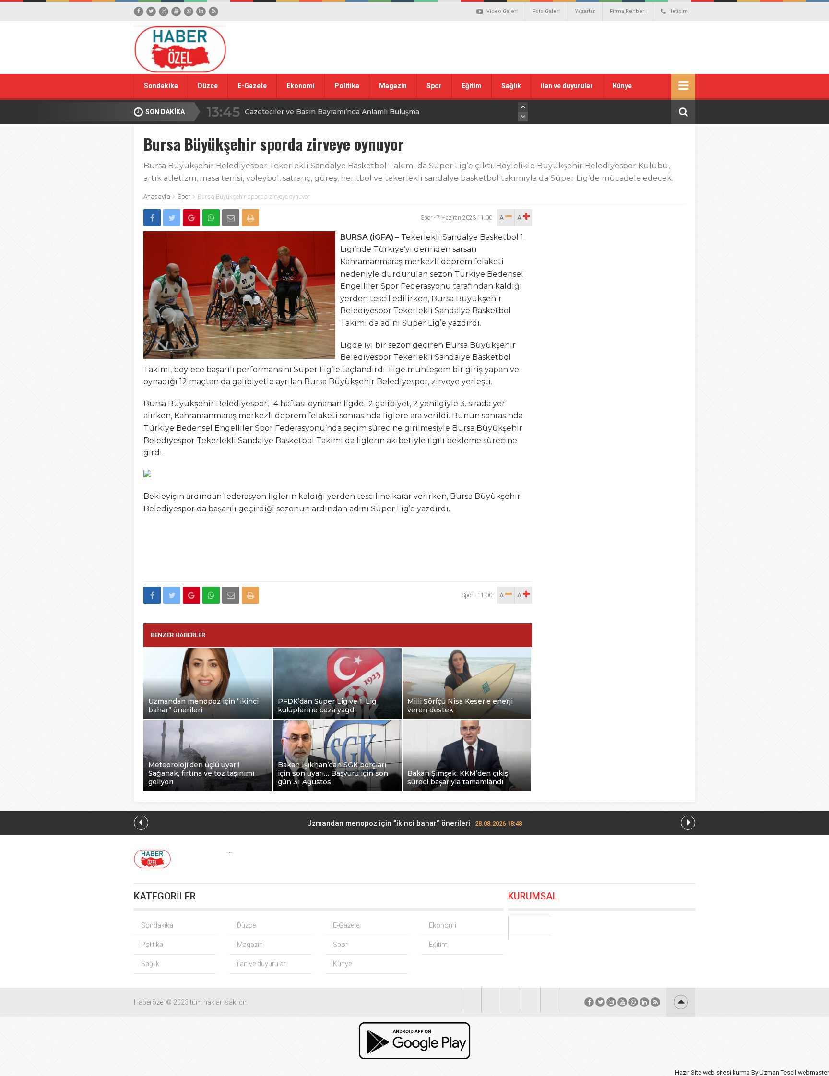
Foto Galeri (546, 11)
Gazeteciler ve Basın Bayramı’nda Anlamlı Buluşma (332, 111)
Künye (622, 86)
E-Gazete (252, 86)
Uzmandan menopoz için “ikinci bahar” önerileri (414, 823)
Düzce (208, 86)
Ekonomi (300, 86)
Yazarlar (585, 11)
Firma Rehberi (628, 11)
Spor (434, 86)
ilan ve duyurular (567, 86)
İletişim (678, 11)
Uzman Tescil (777, 1072)
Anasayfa (156, 196)
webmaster (813, 1072)
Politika (346, 86)
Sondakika (161, 86)
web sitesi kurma (726, 1072)
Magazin (393, 86)
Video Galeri (502, 11)
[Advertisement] (522, 47)
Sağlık (511, 86)
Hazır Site (688, 1072)
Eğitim (472, 86)
